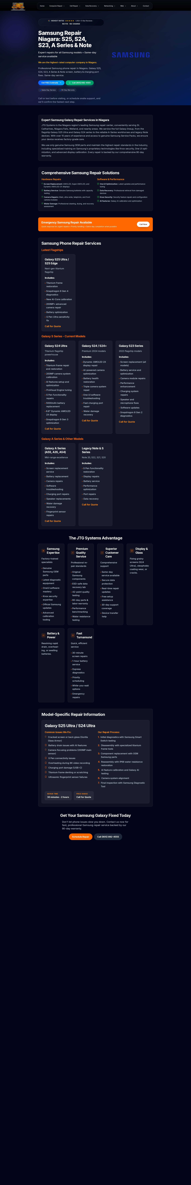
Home (42, 6)
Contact (146, 6)
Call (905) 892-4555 (108, 836)
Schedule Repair (80, 836)
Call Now (143, 224)
